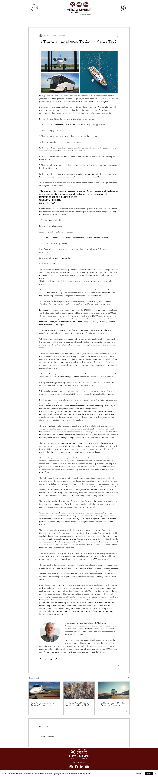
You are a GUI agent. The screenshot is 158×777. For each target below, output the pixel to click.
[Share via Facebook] (40, 659)
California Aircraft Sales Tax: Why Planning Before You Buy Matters (78, 704)
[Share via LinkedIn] (51, 659)
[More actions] (117, 35)
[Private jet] (44, 690)
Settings (138, 773)
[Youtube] (87, 767)
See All (127, 678)
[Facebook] (76, 767)
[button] (34, 7)
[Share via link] (56, 659)
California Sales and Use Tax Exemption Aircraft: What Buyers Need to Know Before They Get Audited (113, 704)
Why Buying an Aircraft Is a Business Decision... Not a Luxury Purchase (42, 704)
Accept (148, 773)
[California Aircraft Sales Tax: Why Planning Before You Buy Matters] (79, 690)
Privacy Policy (85, 773)
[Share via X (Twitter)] (45, 659)
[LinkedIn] (82, 767)
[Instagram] (71, 767)
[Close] (155, 773)
